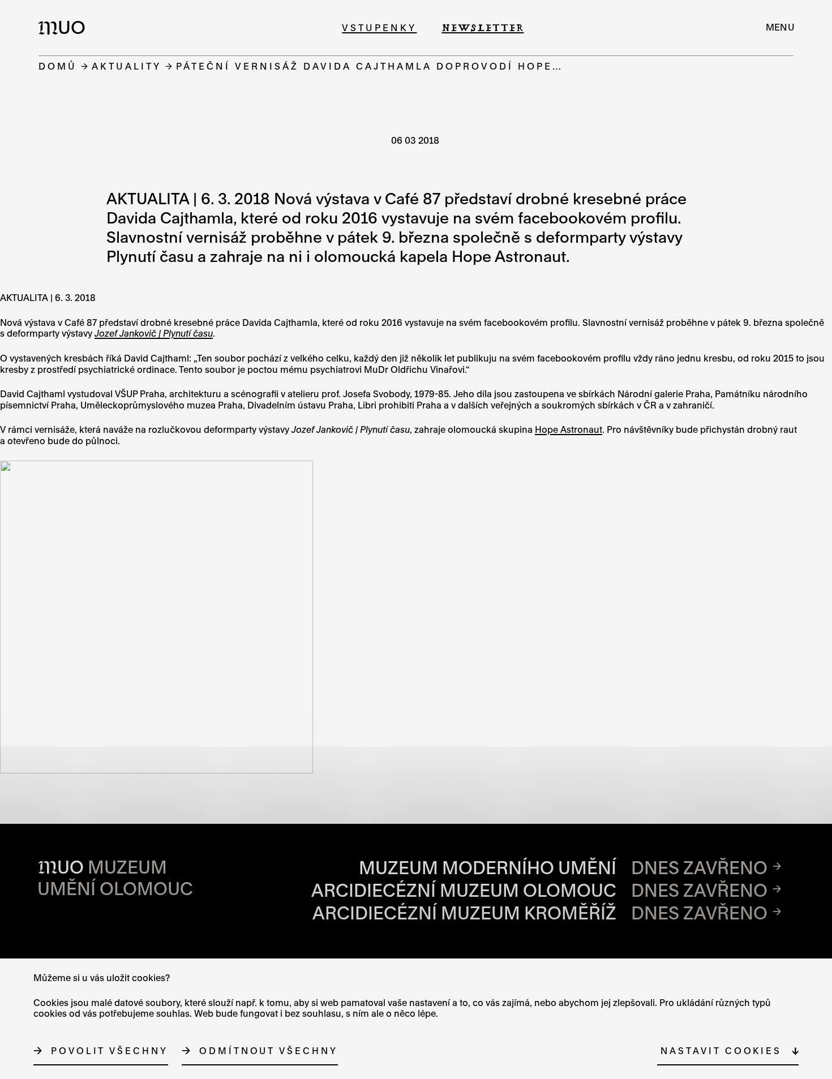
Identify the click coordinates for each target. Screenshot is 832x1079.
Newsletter (482, 27)
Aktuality (126, 66)
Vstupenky (379, 27)
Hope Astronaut (568, 429)
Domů (57, 66)
